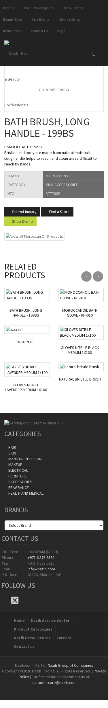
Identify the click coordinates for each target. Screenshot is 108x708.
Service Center (69, 19)
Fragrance (18, 487)
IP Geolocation (42, 688)
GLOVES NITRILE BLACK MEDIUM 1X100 (80, 350)
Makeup (14, 464)
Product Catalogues (33, 629)
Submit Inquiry (24, 211)
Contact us (24, 646)
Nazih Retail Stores (32, 637)
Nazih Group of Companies (70, 665)
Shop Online (22, 221)
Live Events (40, 19)
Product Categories (38, 8)
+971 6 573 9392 (41, 557)
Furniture (17, 476)
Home (19, 620)
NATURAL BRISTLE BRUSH (80, 379)
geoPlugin (69, 688)
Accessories (19, 481)
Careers (63, 637)
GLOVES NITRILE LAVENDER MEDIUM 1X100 (26, 387)
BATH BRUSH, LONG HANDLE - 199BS (26, 313)
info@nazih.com (41, 569)
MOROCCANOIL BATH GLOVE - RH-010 (79, 313)
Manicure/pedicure (25, 458)
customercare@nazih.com (54, 682)
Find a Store (59, 211)
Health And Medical (25, 493)
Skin (11, 453)
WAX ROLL (25, 342)
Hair (11, 447)
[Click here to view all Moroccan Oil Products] (34, 236)
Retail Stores (72, 8)
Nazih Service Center (50, 620)
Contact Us (38, 31)
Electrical (17, 470)
